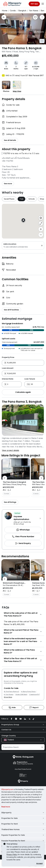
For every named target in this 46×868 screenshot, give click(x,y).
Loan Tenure (29, 379)
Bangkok (22, 10)
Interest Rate (7, 379)
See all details (10, 140)
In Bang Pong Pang (28, 692)
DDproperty (6, 812)
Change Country (8, 735)
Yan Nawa (33, 10)
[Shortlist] (35, 17)
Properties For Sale (9, 818)
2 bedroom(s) (34, 694)
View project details (10, 450)
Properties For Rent (9, 824)
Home (4, 10)
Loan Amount (7, 368)
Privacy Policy (12, 854)
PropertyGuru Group (10, 724)
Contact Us (6, 729)
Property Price (8, 357)
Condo (13, 10)
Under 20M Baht (21, 694)
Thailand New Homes (10, 829)
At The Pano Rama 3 (11, 692)
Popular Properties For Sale (13, 835)
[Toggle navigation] (42, 3)
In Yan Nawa (8, 694)
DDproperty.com (7, 789)
